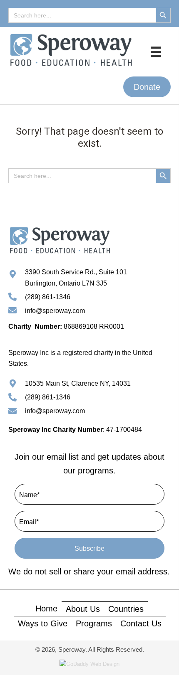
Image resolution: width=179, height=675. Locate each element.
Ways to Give (42, 623)
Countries (126, 608)
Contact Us (141, 623)
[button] (147, 86)
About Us (83, 608)
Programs (94, 623)
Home (46, 608)
